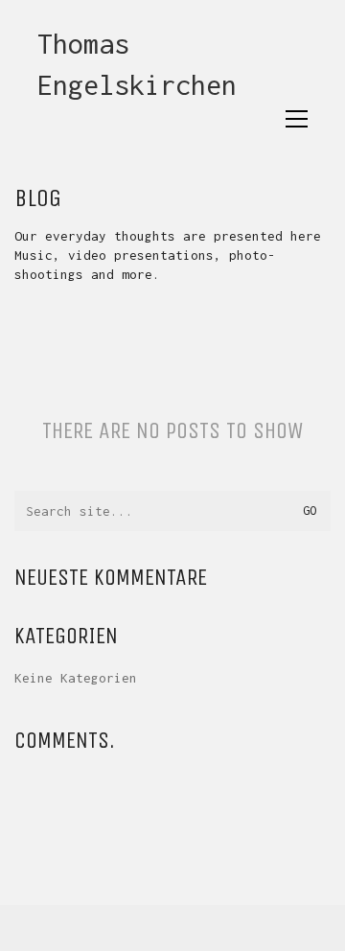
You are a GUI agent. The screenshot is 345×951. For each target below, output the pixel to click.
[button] (297, 118)
